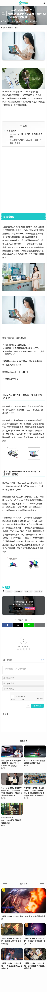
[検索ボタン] (44, 3)
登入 (42, 660)
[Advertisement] (23, 179)
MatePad (28, 591)
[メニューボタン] (3, 3)
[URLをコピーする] (39, 625)
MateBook (18, 591)
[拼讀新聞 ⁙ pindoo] (23, 3)
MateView (38, 591)
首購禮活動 (11, 130)
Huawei (8, 591)
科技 (6, 21)
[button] (7, 625)
